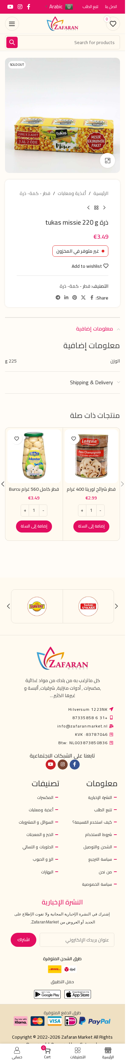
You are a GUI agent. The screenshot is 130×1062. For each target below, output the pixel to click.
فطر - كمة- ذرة (35, 193)
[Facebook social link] (29, 7)
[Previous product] (104, 208)
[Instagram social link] (19, 7)
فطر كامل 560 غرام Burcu (34, 489)
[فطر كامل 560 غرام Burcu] (34, 456)
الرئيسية (100, 193)
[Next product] (88, 208)
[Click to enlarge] (107, 160)
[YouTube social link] (10, 7)
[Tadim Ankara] (88, 606)
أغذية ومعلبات (72, 193)
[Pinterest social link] (74, 297)
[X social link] (83, 297)
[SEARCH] (12, 42)
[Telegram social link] (58, 297)
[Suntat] (37, 606)
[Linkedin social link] (66, 297)
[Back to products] (96, 208)
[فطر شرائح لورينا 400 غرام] (91, 456)
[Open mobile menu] (12, 23)
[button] (91, 526)
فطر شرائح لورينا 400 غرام (91, 489)
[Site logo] (63, 23)
